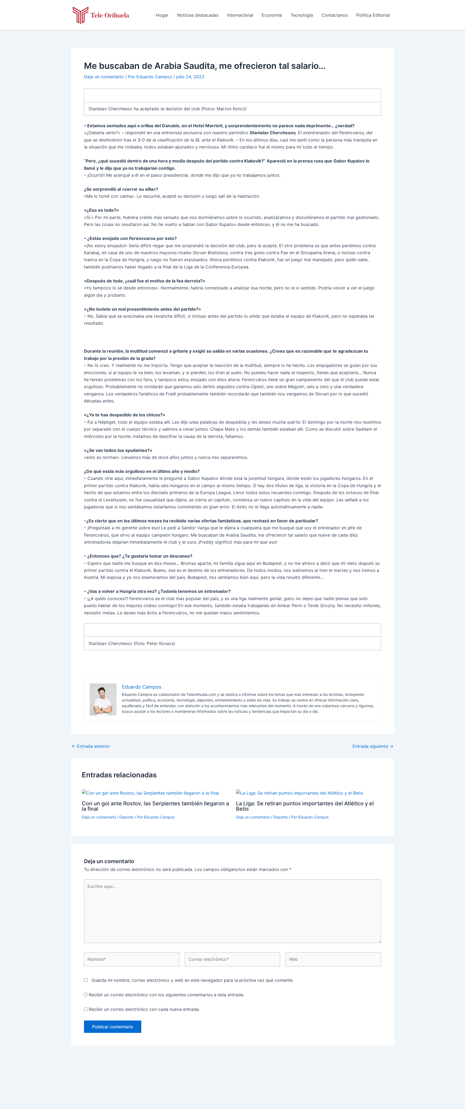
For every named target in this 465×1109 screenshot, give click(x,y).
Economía (272, 15)
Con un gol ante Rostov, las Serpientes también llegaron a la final (155, 806)
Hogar (162, 15)
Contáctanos (335, 15)
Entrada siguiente (373, 746)
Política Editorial (373, 15)
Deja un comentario (104, 76)
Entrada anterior (91, 746)
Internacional (240, 15)
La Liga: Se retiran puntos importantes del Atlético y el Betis (305, 806)
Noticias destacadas (198, 15)
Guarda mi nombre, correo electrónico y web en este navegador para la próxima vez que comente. (192, 980)
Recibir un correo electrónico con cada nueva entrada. (144, 1009)
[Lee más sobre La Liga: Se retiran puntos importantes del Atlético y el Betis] (299, 792)
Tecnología (302, 15)
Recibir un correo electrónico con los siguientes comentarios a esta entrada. (166, 994)
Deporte (126, 817)
